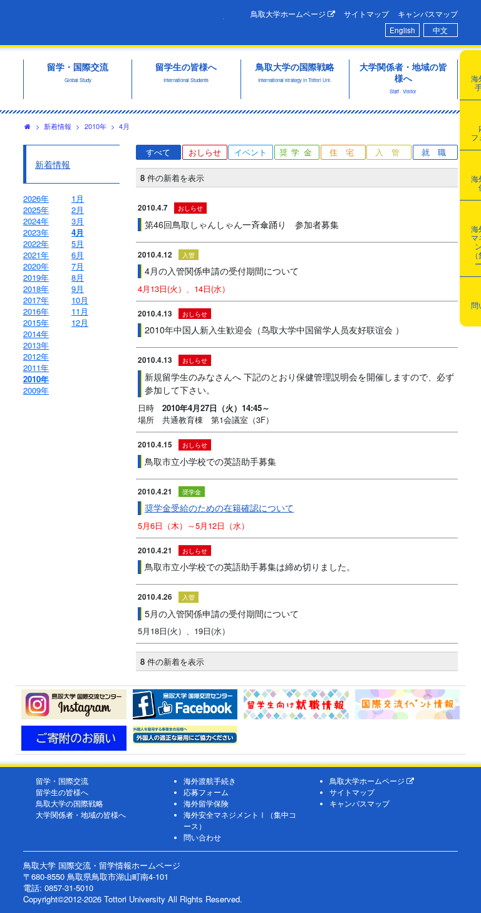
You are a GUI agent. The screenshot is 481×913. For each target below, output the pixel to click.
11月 (79, 311)
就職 (438, 152)
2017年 (36, 300)
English (402, 30)
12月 (79, 322)
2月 (77, 210)
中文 (440, 30)
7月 (77, 266)
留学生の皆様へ (62, 792)
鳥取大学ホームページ (289, 14)
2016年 (36, 311)
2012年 (36, 356)
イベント (250, 152)
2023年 (36, 232)
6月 (77, 255)
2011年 (36, 367)
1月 (77, 198)
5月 (77, 243)
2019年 (36, 277)
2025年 (36, 210)
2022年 (36, 243)
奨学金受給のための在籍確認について (219, 507)
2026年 (36, 198)
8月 (77, 277)
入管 (391, 152)
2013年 (36, 345)
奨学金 (297, 152)
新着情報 (57, 126)
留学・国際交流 (62, 781)
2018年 (36, 289)
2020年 (36, 266)
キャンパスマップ (428, 14)
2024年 (36, 221)
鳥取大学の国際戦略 (69, 803)
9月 (77, 289)
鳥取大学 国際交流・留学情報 (123, 20)
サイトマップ (366, 14)
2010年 (95, 126)
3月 (77, 221)
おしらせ (205, 152)
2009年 (36, 390)
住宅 (345, 152)
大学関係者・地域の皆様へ (81, 815)
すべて (158, 152)
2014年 (36, 334)
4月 (124, 126)
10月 (79, 300)
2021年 (36, 255)
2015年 (36, 322)
